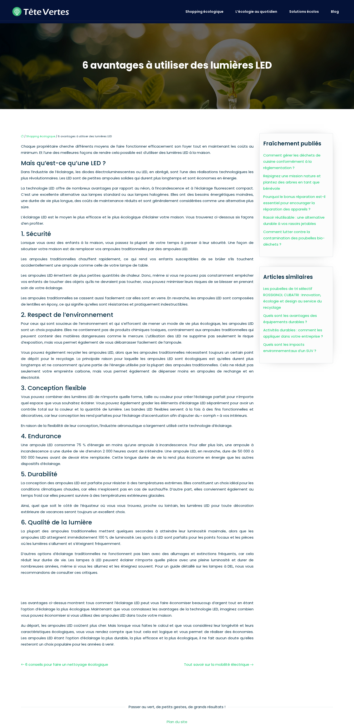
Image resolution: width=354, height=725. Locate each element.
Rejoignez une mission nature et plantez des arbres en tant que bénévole (292, 182)
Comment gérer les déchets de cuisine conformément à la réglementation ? (292, 161)
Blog (335, 11)
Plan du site (177, 721)
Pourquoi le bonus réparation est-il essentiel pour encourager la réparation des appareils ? (294, 203)
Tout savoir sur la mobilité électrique (216, 664)
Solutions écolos (304, 11)
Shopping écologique (204, 11)
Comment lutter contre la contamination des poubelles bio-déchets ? (294, 238)
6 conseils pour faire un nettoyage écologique (66, 664)
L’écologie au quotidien (256, 11)
